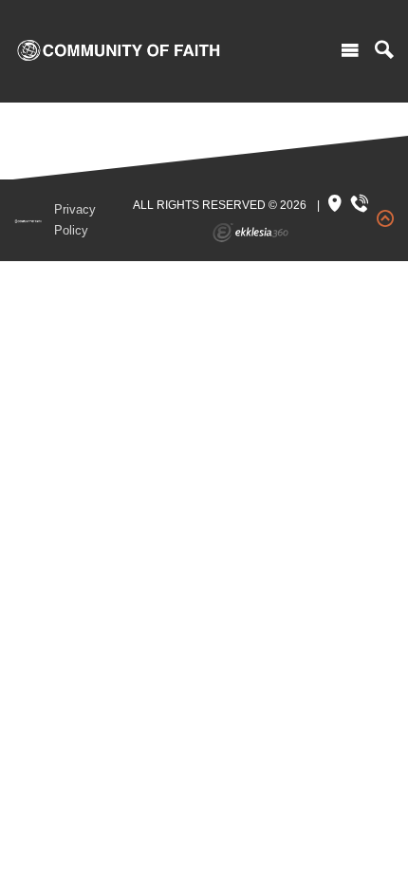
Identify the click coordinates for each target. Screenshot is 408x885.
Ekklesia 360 (250, 232)
